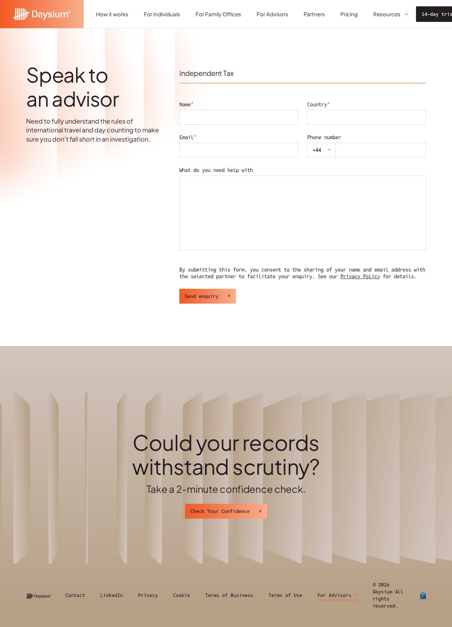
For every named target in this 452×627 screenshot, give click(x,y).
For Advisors (334, 595)
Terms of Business (229, 595)
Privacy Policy (360, 276)
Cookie (181, 595)
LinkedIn (111, 595)
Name (186, 104)
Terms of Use (285, 595)
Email (187, 137)
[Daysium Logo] (42, 14)
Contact (75, 595)
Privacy (148, 595)
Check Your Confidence (220, 511)
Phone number (324, 137)
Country (318, 104)
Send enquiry (202, 296)
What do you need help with (216, 170)
